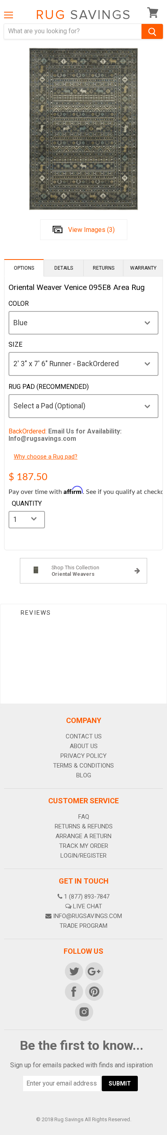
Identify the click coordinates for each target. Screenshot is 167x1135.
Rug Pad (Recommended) (49, 387)
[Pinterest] (94, 991)
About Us (84, 746)
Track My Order (83, 846)
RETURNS (103, 268)
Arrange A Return (83, 836)
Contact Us (84, 736)
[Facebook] (73, 991)
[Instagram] (83, 1011)
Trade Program (83, 925)
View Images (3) (91, 230)
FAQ (83, 816)
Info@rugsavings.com (87, 916)
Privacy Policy (83, 756)
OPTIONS (24, 268)
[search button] (152, 31)
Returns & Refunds (84, 826)
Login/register (83, 855)
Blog (83, 775)
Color (19, 303)
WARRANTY (143, 268)
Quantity (27, 503)
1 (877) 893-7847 (86, 896)
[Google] (94, 971)
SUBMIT (120, 1083)
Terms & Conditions (83, 765)
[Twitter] (73, 971)
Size (15, 344)
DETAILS (63, 268)
